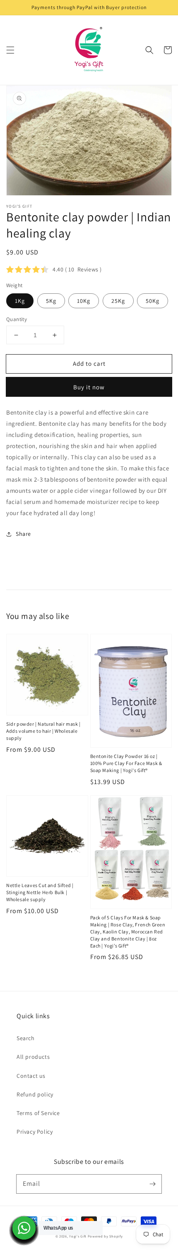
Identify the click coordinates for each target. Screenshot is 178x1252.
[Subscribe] (152, 1184)
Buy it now (89, 387)
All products (33, 1056)
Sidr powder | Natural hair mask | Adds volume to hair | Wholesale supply (43, 731)
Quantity (16, 319)
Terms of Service (38, 1113)
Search (26, 1038)
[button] (10, 50)
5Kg (51, 301)
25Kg (118, 301)
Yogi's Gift (78, 1236)
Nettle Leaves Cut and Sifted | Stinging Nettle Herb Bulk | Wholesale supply (40, 892)
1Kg (20, 301)
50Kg (152, 301)
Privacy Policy (35, 1131)
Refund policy (35, 1094)
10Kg (83, 301)
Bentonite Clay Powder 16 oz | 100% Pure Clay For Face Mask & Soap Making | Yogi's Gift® (126, 763)
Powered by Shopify (105, 1236)
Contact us (31, 1075)
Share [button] (23, 533)
